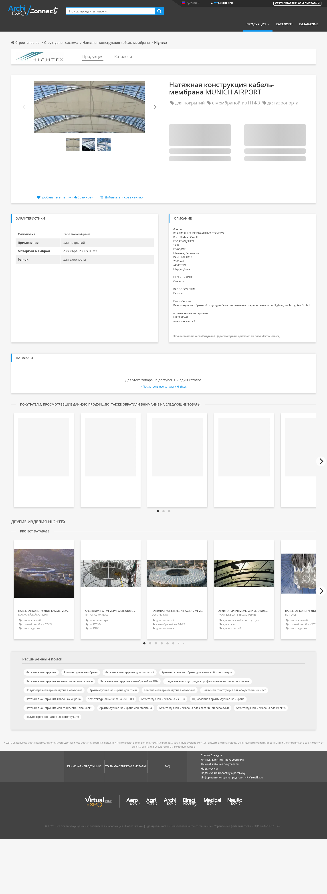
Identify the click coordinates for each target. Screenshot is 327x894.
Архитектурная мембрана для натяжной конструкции (196, 672)
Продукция (256, 24)
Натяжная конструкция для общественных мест (234, 690)
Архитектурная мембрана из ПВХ (163, 699)
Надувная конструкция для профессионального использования (208, 681)
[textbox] (110, 11)
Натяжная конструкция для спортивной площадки (59, 708)
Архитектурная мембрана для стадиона (125, 708)
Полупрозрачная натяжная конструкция (52, 717)
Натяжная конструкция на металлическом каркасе (59, 681)
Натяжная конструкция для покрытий (129, 672)
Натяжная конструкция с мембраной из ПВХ (129, 681)
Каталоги (284, 24)
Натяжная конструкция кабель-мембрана (53, 699)
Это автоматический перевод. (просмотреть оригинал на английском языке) (226, 336)
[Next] (155, 107)
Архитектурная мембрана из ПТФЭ (111, 699)
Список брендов (211, 755)
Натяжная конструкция (41, 672)
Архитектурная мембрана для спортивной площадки (194, 708)
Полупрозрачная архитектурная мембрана (54, 690)
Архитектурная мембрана (81, 672)
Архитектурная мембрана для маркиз (261, 708)
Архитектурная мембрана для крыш (113, 690)
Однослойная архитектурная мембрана (218, 699)
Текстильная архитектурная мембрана (169, 690)
